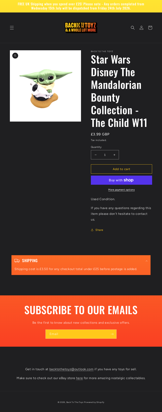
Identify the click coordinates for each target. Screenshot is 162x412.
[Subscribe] (112, 334)
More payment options (121, 189)
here (79, 378)
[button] (12, 27)
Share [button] (99, 230)
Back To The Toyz (75, 402)
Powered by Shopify (94, 402)
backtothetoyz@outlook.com (71, 369)
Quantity (96, 147)
